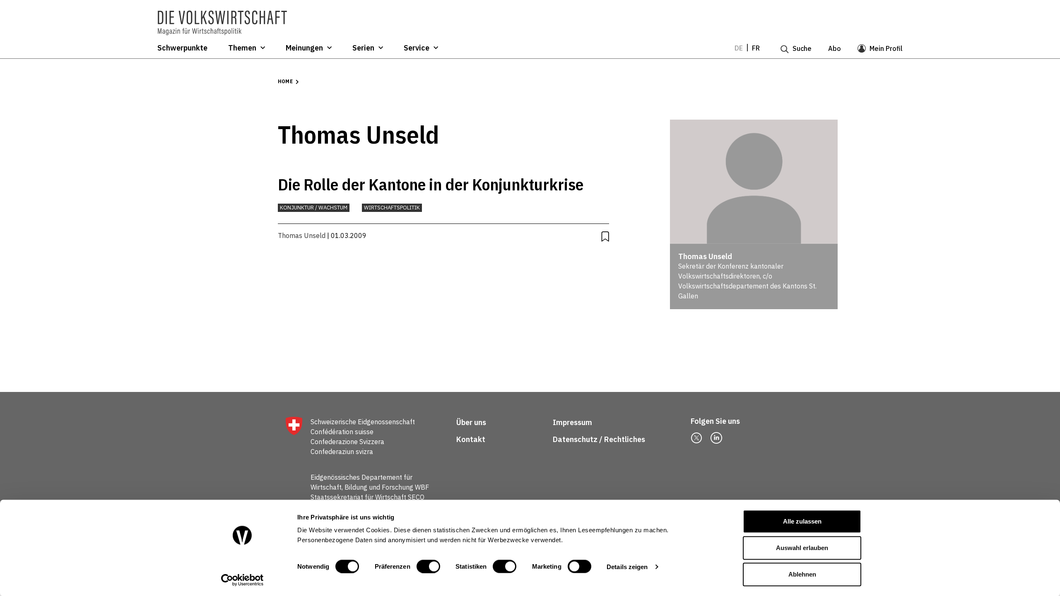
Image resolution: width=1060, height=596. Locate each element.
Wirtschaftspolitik (392, 207)
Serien (363, 48)
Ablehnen (802, 574)
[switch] (428, 566)
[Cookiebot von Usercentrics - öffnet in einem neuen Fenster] (242, 580)
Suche (802, 48)
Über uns (471, 422)
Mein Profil (886, 48)
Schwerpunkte (182, 48)
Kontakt (471, 439)
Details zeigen (627, 566)
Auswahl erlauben (802, 547)
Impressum (572, 422)
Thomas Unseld (301, 235)
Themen (242, 48)
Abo (834, 48)
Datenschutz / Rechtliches (600, 439)
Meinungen (304, 48)
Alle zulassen (802, 521)
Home (285, 81)
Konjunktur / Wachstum (313, 207)
